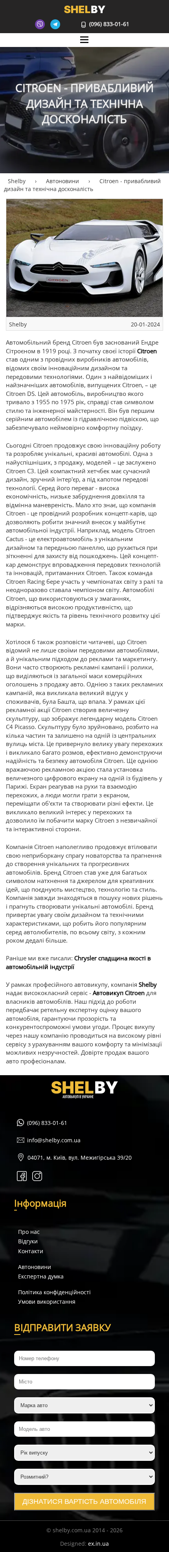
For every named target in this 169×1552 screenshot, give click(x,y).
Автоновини (34, 1267)
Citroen (147, 351)
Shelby (148, 984)
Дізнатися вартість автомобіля (84, 1501)
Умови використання (46, 1301)
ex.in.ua (98, 1543)
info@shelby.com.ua (54, 1140)
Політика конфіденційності (54, 1292)
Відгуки (28, 1241)
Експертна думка (41, 1276)
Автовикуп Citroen (119, 993)
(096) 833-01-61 (108, 24)
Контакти (30, 1251)
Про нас (29, 1231)
